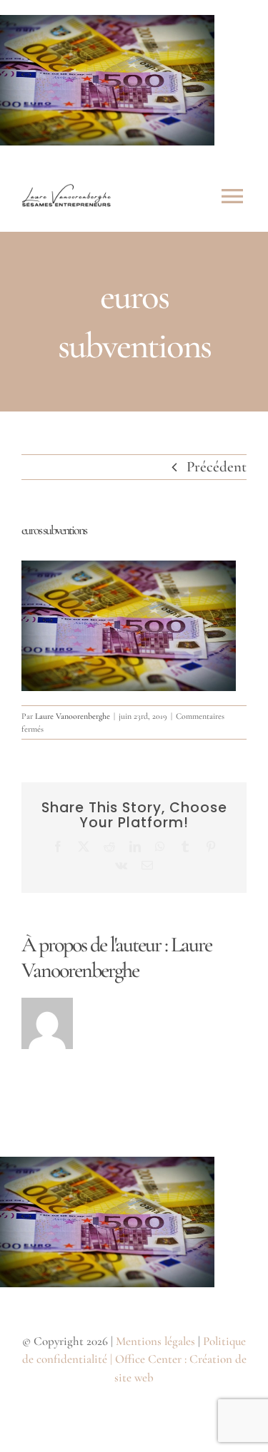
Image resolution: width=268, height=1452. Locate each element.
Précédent (217, 467)
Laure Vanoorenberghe (72, 716)
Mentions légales (155, 1341)
